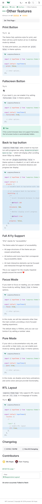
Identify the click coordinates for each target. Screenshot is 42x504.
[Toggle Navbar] (39, 2)
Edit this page (9, 469)
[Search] (34, 3)
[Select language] (21, 2)
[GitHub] (29, 2)
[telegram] (26, 2)
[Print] (9, 33)
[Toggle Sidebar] (4, 2)
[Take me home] (9, 2)
